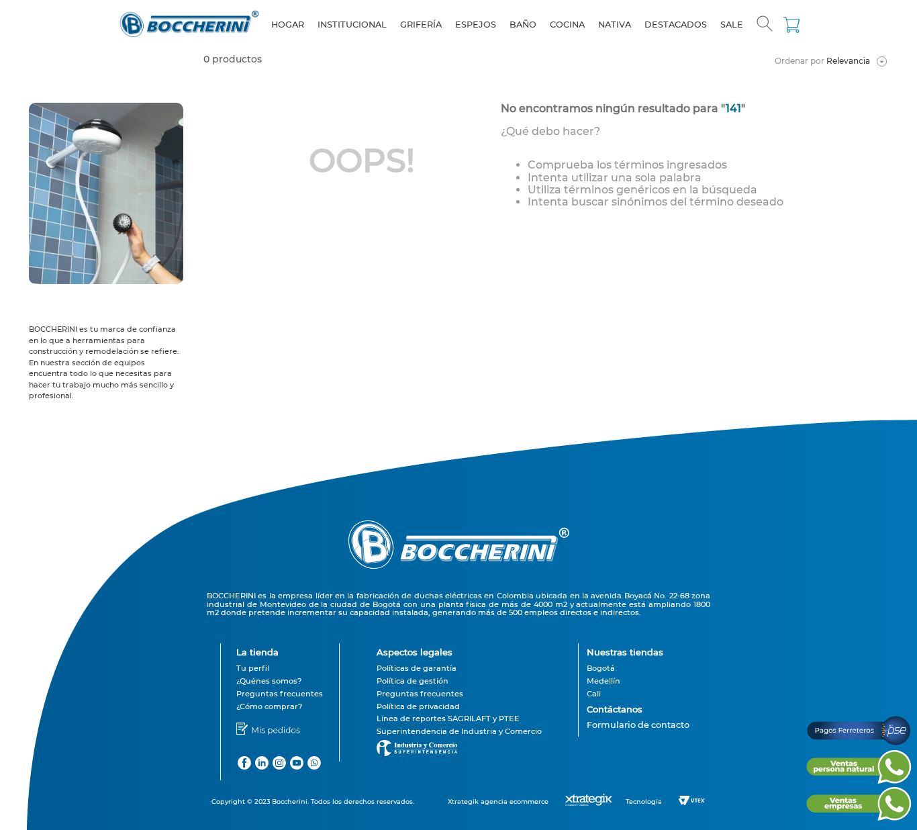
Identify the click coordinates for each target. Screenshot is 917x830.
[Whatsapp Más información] (859, 780)
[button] (764, 24)
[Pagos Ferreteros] (859, 743)
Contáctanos (614, 709)
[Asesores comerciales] (638, 735)
